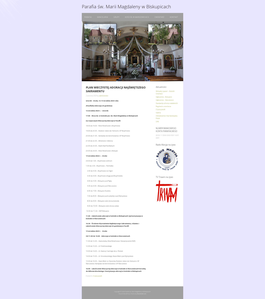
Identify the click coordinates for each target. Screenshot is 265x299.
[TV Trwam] (167, 191)
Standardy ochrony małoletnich (167, 103)
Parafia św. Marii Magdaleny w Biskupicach (126, 6)
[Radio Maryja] (167, 159)
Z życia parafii (97, 276)
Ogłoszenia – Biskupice (164, 97)
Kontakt (174, 17)
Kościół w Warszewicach (137, 17)
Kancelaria (102, 17)
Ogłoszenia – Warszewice (165, 100)
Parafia (88, 17)
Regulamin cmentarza (163, 106)
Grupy (116, 17)
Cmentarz (159, 17)
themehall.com (141, 294)
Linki (157, 121)
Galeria (158, 113)
